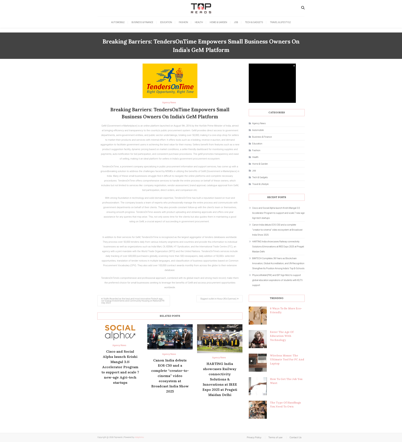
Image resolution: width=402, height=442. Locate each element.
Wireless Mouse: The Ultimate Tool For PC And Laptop (287, 359)
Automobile (118, 22)
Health (199, 22)
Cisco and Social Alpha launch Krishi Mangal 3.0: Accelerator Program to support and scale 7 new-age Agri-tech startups (120, 367)
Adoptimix (139, 437)
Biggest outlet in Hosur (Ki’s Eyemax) (218, 298)
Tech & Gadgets (254, 22)
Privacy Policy (254, 437)
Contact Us (296, 437)
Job (236, 22)
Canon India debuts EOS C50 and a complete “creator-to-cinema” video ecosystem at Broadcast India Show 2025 (170, 375)
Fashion (183, 22)
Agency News (169, 102)
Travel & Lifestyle (280, 22)
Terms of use (275, 437)
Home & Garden (218, 22)
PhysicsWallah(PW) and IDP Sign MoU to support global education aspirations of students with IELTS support (277, 280)
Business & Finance (142, 22)
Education (166, 22)
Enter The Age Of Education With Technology (281, 336)
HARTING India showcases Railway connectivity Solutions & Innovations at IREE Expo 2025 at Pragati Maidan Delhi (219, 379)
